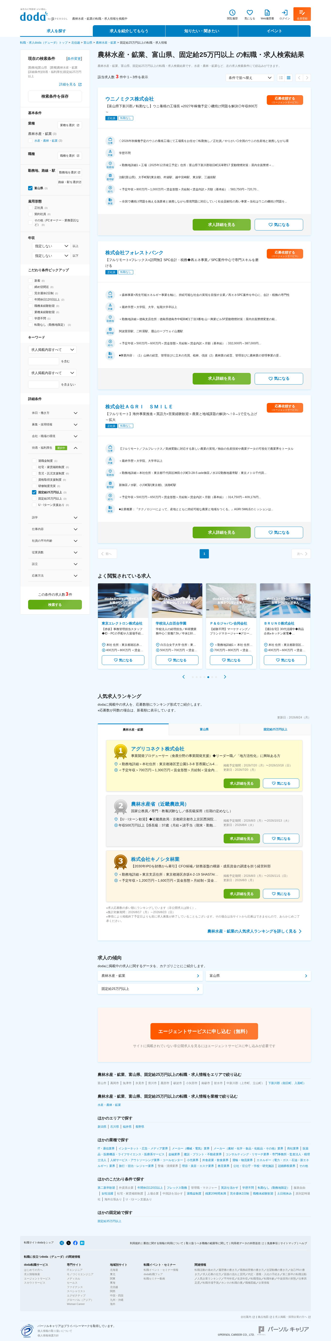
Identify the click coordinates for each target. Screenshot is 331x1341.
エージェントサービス (37, 1278)
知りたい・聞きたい (201, 31)
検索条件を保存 (55, 96)
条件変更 (74, 59)
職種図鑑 (250, 1282)
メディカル (73, 1278)
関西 (112, 1291)
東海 (112, 1282)
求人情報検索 (32, 1274)
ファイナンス (75, 1287)
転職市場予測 (211, 1282)
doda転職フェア (153, 1274)
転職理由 (256, 1278)
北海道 (114, 1269)
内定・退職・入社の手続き (264, 1274)
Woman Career (76, 1303)
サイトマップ (288, 1243)
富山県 (88, 42)
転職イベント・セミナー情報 (161, 1269)
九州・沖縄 (116, 1299)
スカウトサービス (34, 1282)
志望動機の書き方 (277, 1269)
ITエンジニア (75, 1269)
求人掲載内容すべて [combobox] (46, 350)
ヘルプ (303, 1243)
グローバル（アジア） (80, 1299)
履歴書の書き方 (228, 1269)
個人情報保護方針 (48, 1335)
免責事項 (272, 1243)
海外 (112, 1303)
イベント (274, 31)
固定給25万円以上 (115, 989)
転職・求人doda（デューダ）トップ (44, 42)
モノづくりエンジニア (80, 1274)
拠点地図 (263, 1316)
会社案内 (246, 1316)
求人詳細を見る (221, 225)
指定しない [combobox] (43, 246)
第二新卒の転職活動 (295, 1274)
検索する (55, 605)
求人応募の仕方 (212, 1274)
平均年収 (229, 1278)
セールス (72, 1282)
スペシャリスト (76, 1291)
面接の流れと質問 (234, 1274)
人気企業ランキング (209, 1278)
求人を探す (56, 31)
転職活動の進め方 (205, 1269)
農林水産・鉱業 (106, 42)
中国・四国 (116, 1295)
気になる (282, 225)
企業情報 (264, 1282)
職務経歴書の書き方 (252, 1269)
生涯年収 (242, 1278)
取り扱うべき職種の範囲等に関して (207, 1243)
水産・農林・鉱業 (46, 140)
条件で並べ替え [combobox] (240, 78)
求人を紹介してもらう (129, 31)
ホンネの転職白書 (232, 1282)
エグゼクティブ (76, 1295)
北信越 (75, 42)
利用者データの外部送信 (245, 1243)
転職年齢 (269, 1278)
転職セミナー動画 (154, 1278)
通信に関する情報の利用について (163, 1243)
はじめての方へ (33, 1269)
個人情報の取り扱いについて (55, 1330)
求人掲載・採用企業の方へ (291, 1316)
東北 (112, 1274)
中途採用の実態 (286, 1278)
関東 (112, 1278)
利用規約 (135, 1243)
